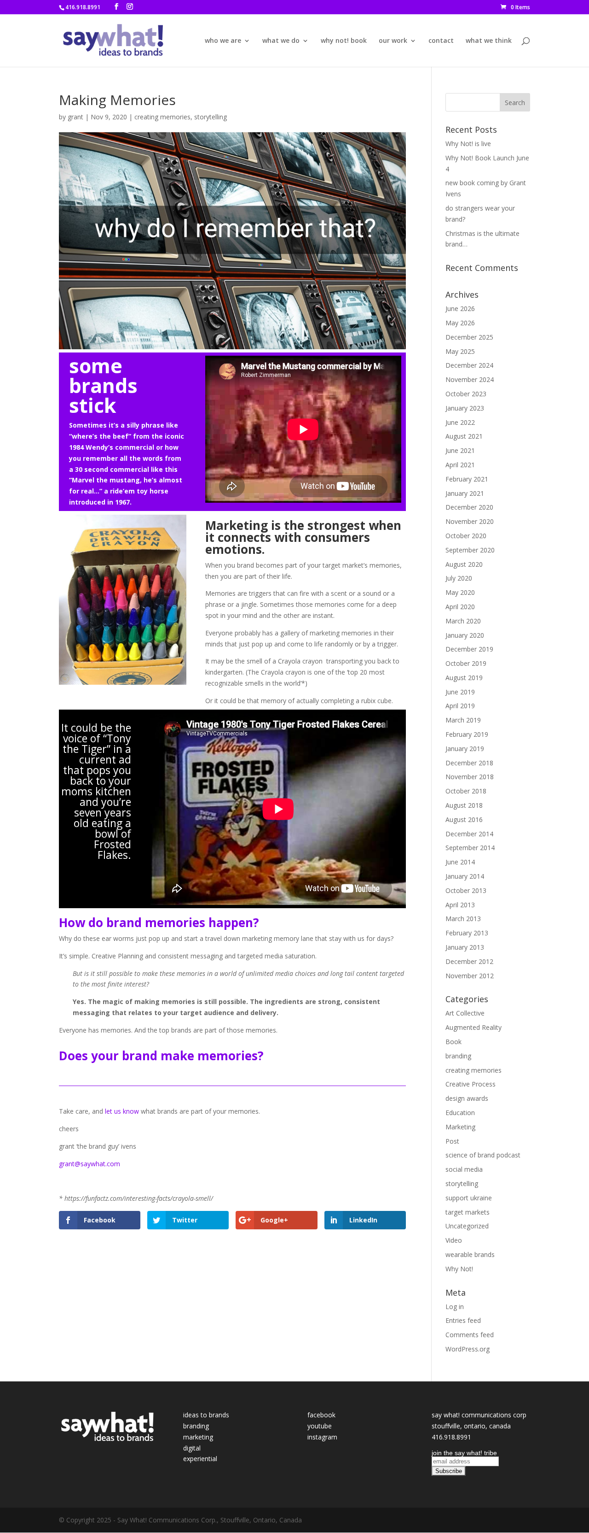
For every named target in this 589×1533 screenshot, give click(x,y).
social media (464, 1169)
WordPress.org (467, 1349)
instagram (322, 1437)
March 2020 (463, 621)
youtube (319, 1425)
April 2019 (460, 705)
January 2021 (464, 493)
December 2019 (469, 649)
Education (460, 1112)
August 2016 (464, 819)
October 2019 (465, 663)
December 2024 (469, 365)
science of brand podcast (482, 1155)
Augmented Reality (473, 1027)
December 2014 (469, 833)
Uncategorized (467, 1226)
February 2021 (466, 479)
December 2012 (469, 961)
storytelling (210, 116)
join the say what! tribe (464, 1453)
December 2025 (469, 337)
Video (453, 1240)
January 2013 (464, 947)
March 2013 (463, 918)
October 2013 (465, 890)
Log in (454, 1306)
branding (458, 1055)
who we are (223, 41)
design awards (466, 1098)
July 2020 (458, 578)
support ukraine (468, 1197)
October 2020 (465, 535)
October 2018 (465, 791)
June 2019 (460, 691)
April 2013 (460, 904)
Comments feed (469, 1334)
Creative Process (470, 1084)
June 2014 (460, 862)
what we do (281, 41)
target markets (467, 1212)
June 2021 (460, 450)
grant (75, 116)
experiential (200, 1458)
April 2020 (460, 606)
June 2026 (460, 308)
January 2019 (464, 748)
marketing (198, 1437)
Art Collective (465, 1013)
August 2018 (464, 805)
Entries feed (463, 1320)
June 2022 (460, 422)
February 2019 (466, 734)
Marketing (460, 1126)
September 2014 (470, 847)
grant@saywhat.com (89, 1163)
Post (452, 1141)
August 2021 (464, 436)
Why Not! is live (468, 143)
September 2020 (470, 550)
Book (453, 1041)
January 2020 (464, 635)
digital (192, 1448)
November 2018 (469, 776)
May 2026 (460, 322)
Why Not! (459, 1268)
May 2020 (460, 592)
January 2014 (464, 876)
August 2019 (464, 677)
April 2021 (460, 464)
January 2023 (464, 408)
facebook (321, 1414)
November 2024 (469, 379)
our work (393, 41)
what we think (489, 41)
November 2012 (469, 975)
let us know (122, 1111)
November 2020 (469, 521)
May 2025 (460, 351)
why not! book (344, 41)
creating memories (162, 116)
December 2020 (469, 507)
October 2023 (465, 393)
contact (441, 41)
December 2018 (469, 762)
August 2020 (464, 564)
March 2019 (463, 720)
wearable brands (470, 1254)
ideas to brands (206, 1414)
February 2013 (466, 932)
